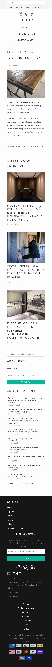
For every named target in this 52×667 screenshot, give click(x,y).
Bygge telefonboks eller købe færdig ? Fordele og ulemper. (25, 448)
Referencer (11, 520)
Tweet (11, 146)
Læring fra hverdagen (26, 37)
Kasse (40, 7)
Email (41, 146)
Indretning (26, 612)
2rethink (26, 20)
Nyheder (10, 524)
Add (34, 146)
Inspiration (11, 512)
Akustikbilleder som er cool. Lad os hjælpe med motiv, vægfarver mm (23, 430)
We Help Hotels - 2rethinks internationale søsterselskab (20, 475)
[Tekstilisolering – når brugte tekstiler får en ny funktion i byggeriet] (26, 247)
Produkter (26, 616)
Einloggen (13, 7)
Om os (26, 604)
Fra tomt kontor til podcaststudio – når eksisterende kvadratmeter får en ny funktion (25, 212)
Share (20, 146)
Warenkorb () (29, 7)
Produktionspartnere (26, 608)
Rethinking (11, 516)
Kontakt (26, 629)
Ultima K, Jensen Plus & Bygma (21, 483)
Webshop (11, 507)
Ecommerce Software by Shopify (34, 639)
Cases (26, 625)
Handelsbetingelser (15, 528)
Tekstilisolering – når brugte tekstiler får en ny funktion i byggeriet (25, 271)
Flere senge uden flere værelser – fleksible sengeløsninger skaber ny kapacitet (24, 330)
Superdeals (26, 621)
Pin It (27, 146)
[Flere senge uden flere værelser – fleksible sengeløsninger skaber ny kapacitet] (26, 305)
